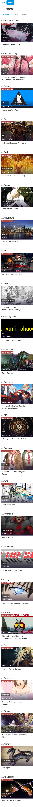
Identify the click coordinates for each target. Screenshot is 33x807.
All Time (24, 14)
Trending (6, 14)
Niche (15, 14)
